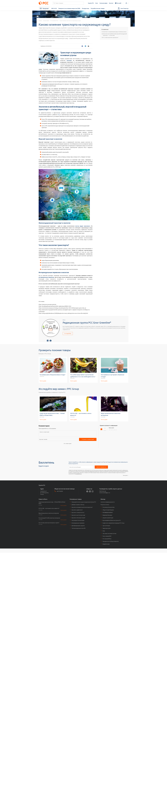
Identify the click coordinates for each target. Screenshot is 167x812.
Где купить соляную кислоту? (78, 512)
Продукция (45, 8)
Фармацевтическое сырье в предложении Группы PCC (84, 502)
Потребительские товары (97, 8)
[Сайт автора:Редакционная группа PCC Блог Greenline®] (51, 328)
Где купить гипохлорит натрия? (78, 517)
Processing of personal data (108, 507)
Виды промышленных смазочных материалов (110, 414)
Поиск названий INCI (107, 536)
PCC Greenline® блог (107, 538)
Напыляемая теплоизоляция (78, 520)
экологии (69, 60)
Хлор (104, 531)
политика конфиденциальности (108, 502)
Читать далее (43, 381)
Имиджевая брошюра (107, 515)
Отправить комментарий (88, 439)
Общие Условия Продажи (108, 510)
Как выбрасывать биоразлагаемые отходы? (52, 375)
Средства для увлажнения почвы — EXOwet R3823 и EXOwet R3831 (52, 414)
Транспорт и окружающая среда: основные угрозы (114, 31)
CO (59, 114)
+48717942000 (60, 491)
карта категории (106, 525)
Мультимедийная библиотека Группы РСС (112, 520)
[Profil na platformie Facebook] (87, 491)
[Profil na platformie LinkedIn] (90, 491)
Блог (96, 3)
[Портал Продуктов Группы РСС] (43, 3)
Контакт (111, 3)
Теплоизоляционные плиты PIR (78, 528)
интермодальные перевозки (46, 277)
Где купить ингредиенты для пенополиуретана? (82, 507)
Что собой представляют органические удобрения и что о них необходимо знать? (82, 376)
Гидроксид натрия (106, 528)
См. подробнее (67, 333)
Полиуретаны (85, 8)
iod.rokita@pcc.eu (78, 473)
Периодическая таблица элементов (111, 541)
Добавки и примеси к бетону (78, 504)
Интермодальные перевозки (78, 523)
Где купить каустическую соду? (78, 515)
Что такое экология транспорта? (110, 37)
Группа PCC (91, 3)
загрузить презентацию (108, 517)
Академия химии (106, 544)
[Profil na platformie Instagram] (92, 491)
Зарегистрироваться (101, 467)
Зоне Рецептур (124, 8)
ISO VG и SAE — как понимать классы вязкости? (80, 414)
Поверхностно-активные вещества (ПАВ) (69, 8)
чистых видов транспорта (82, 226)
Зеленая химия (103, 3)
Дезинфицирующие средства (78, 525)
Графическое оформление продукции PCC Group (113, 523)
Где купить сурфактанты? (77, 510)
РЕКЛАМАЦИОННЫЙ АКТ (108, 512)
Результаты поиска (105, 504)
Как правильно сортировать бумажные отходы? (112, 376)
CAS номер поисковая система (109, 533)
